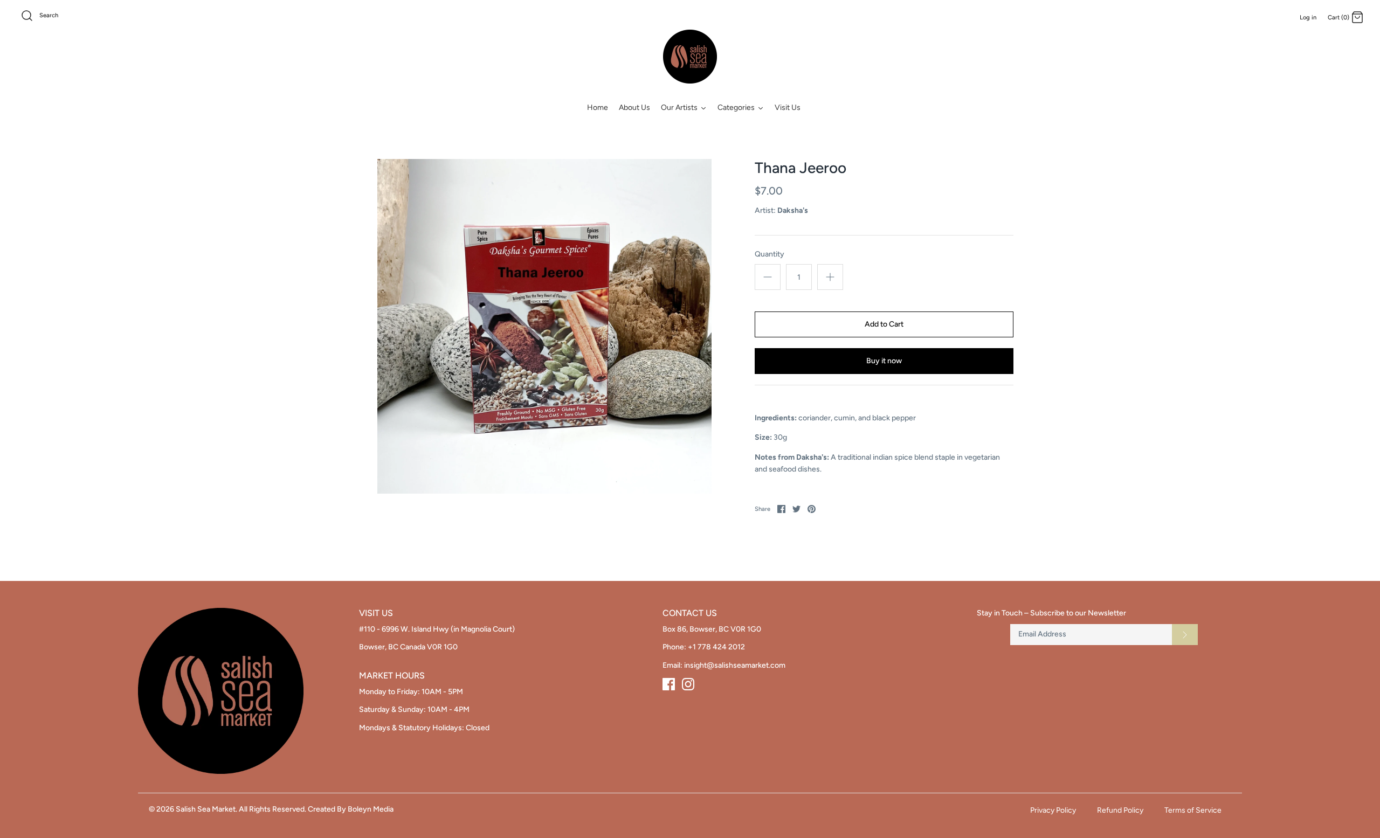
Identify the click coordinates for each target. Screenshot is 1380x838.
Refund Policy (1120, 810)
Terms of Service (1193, 810)
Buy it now (884, 360)
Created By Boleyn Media (351, 809)
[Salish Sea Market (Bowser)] (690, 57)
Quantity (769, 254)
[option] (544, 326)
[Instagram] (688, 684)
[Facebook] (669, 684)
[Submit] (1185, 634)
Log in (1308, 17)
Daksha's (792, 210)
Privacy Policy (1053, 810)
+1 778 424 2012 (716, 647)
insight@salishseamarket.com (734, 665)
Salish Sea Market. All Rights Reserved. (241, 809)
